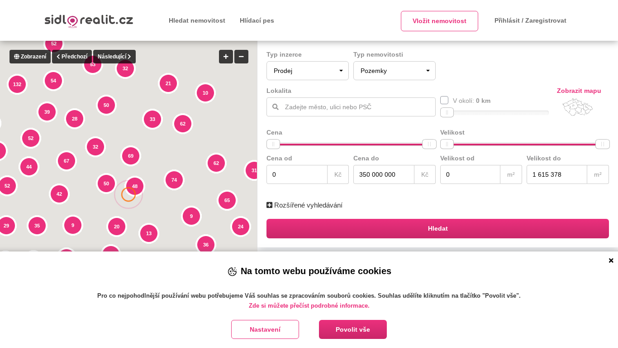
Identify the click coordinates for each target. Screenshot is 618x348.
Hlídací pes (257, 20)
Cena (274, 132)
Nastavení (265, 329)
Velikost (452, 132)
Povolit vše (353, 329)
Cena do (366, 158)
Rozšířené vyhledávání (307, 205)
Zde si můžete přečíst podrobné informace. (309, 305)
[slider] (447, 112)
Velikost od (457, 158)
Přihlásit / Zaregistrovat (530, 20)
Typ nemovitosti (378, 54)
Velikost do (544, 158)
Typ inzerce (284, 54)
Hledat (438, 228)
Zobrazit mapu (579, 90)
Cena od (279, 158)
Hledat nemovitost (197, 20)
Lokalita (278, 90)
